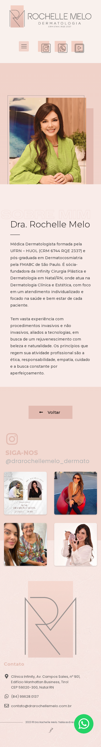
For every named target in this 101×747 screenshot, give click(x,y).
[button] (24, 46)
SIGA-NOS (21, 453)
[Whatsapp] (83, 724)
